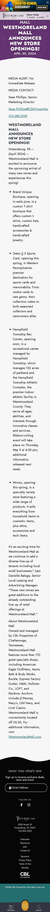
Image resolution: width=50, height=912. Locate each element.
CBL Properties (19, 887)
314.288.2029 (18, 115)
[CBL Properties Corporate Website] (25, 875)
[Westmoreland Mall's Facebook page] (22, 804)
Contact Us (25, 850)
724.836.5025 (25, 831)
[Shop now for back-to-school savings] (42, 7)
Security (25, 867)
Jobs (25, 846)
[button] (37, 16)
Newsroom (25, 843)
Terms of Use (25, 863)
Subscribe (25, 839)
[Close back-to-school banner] (47, 2)
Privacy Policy (25, 860)
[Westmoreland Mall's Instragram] (29, 804)
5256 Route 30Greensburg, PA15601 (25, 826)
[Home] (13, 16)
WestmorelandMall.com (25, 736)
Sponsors (25, 856)
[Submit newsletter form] (42, 788)
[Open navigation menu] (25, 905)
